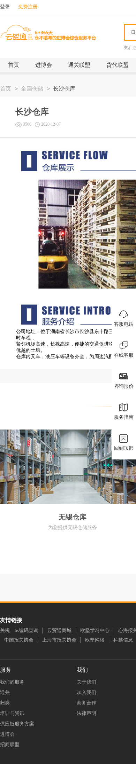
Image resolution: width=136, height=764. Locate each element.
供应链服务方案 (17, 723)
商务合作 (86, 703)
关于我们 (86, 682)
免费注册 (28, 6)
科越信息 (123, 640)
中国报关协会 (18, 640)
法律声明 (86, 713)
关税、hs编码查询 (19, 630)
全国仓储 (32, 89)
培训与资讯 (12, 713)
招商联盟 (10, 744)
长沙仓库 (64, 89)
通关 (5, 692)
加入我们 (86, 692)
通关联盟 (79, 65)
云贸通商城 (59, 630)
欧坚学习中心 (94, 630)
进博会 (43, 65)
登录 (5, 6)
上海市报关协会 (59, 640)
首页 (13, 65)
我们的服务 (12, 682)
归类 (5, 703)
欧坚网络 (95, 640)
